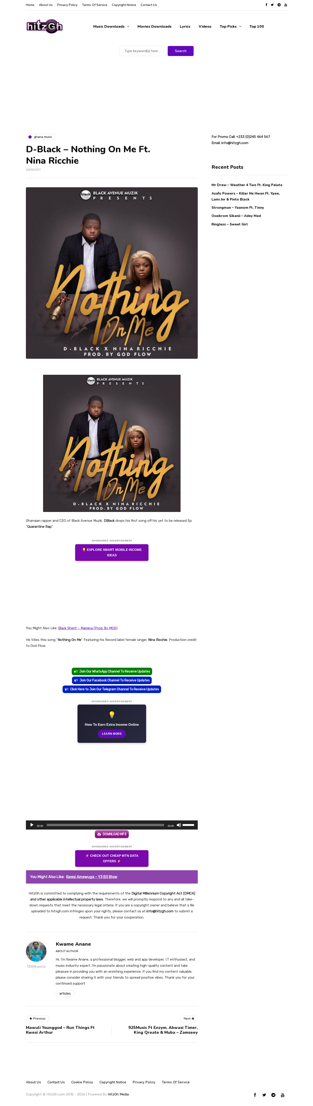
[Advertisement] (156, 91)
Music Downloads (109, 26)
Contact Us (149, 5)
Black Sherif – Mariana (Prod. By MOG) (88, 628)
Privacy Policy (67, 5)
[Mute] (179, 825)
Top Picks (228, 26)
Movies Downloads (154, 26)
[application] (112, 825)
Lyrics (185, 26)
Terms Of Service (94, 5)
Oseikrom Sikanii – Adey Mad (236, 216)
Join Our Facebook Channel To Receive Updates (115, 680)
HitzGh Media (118, 1094)
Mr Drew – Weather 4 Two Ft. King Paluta (246, 185)
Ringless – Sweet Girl (229, 224)
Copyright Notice (124, 5)
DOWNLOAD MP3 (114, 834)
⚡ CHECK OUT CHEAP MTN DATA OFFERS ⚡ (111, 858)
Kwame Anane (73, 944)
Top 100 (257, 26)
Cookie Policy (82, 1082)
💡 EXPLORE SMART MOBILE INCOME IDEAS (112, 552)
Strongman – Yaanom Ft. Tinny (237, 207)
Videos (205, 26)
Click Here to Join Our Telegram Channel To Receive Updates (114, 689)
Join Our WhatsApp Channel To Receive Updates (114, 671)
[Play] (32, 825)
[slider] (189, 824)
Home (30, 5)
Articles (65, 993)
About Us (46, 5)
